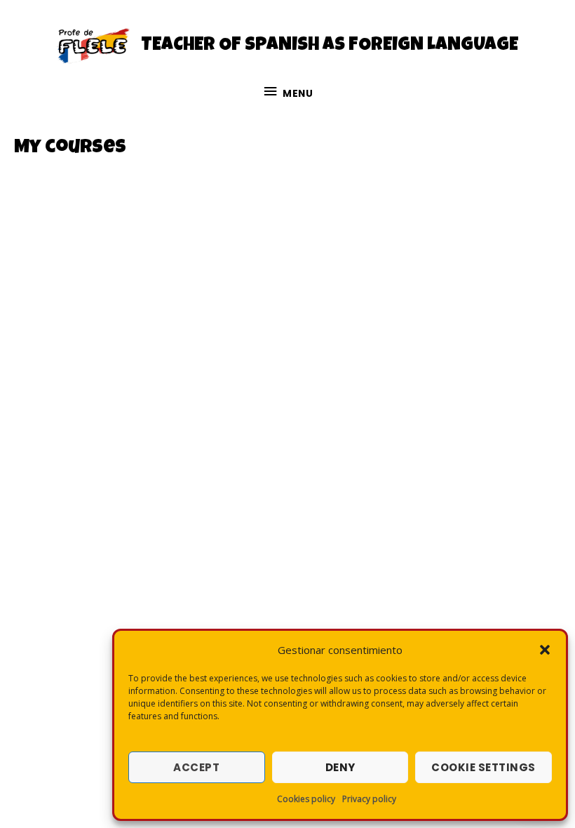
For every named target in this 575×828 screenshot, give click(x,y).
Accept (196, 767)
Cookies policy (306, 799)
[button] (545, 650)
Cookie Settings (483, 767)
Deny (340, 767)
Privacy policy (369, 799)
